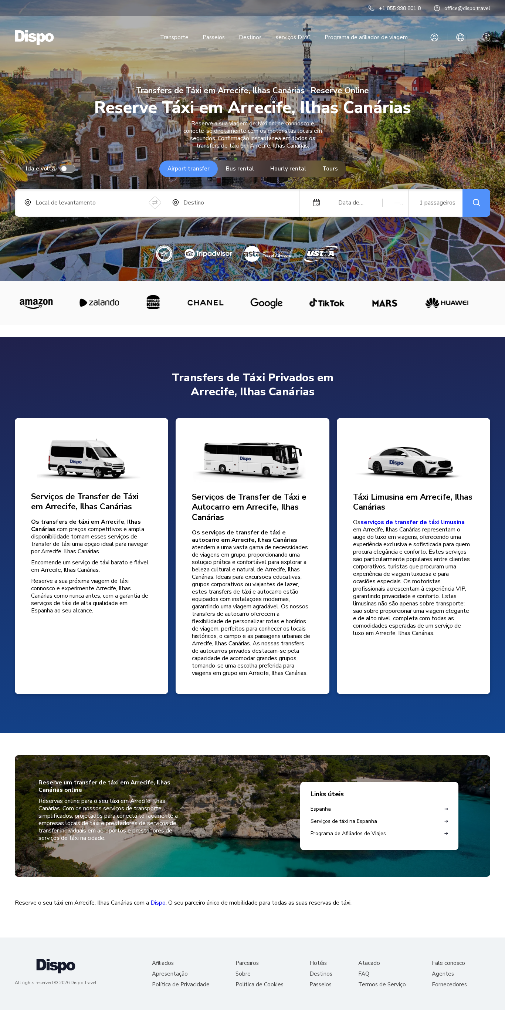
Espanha (321, 809)
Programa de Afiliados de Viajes (348, 833)
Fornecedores (449, 984)
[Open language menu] (460, 37)
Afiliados (163, 963)
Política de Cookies (259, 984)
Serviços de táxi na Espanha (344, 821)
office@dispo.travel (467, 8)
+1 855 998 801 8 (400, 8)
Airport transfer (188, 168)
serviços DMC (293, 37)
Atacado (369, 963)
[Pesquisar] (476, 203)
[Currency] (486, 37)
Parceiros (247, 963)
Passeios (214, 37)
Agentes (443, 973)
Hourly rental (288, 168)
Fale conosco (448, 963)
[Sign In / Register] (434, 37)
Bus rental (240, 168)
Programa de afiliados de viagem (366, 37)
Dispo (158, 902)
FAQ (363, 973)
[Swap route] (155, 203)
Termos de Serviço (382, 984)
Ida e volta (40, 168)
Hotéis (318, 963)
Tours (330, 168)
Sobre (243, 973)
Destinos (250, 37)
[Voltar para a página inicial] (34, 37)
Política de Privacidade (181, 984)
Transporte (174, 37)
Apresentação (170, 973)
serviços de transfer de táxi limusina (412, 522)
